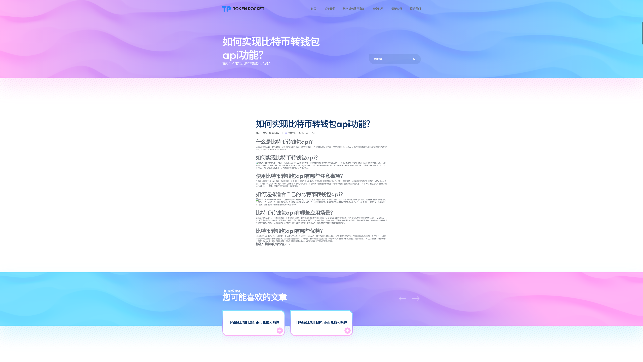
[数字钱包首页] (243, 9)
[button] (402, 299)
